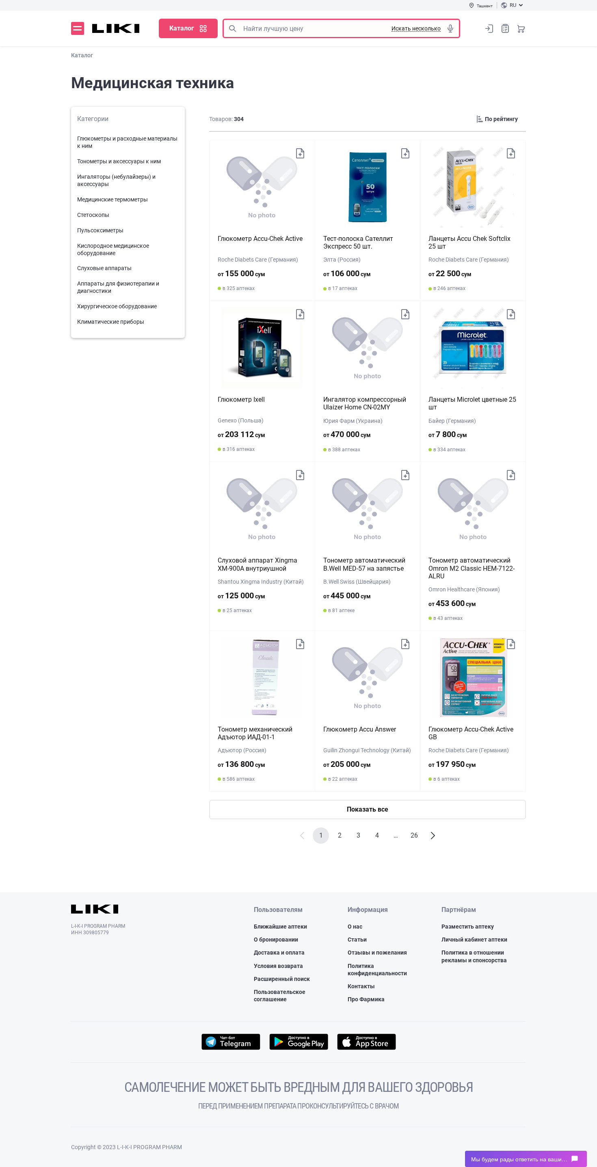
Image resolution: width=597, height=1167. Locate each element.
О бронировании (276, 939)
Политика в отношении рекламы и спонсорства (474, 956)
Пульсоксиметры (100, 230)
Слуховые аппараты (104, 268)
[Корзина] (521, 28)
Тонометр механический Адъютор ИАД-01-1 (255, 733)
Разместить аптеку (467, 926)
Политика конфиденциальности (377, 969)
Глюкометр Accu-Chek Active (260, 238)
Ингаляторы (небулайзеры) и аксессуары (116, 180)
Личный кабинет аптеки (474, 939)
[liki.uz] (116, 28)
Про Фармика (366, 999)
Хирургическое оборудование (117, 306)
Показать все (367, 809)
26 (414, 835)
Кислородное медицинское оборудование (113, 249)
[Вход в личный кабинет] (489, 28)
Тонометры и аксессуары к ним (119, 161)
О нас (355, 926)
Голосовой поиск (450, 28)
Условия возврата (278, 966)
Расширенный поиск (282, 979)
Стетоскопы (93, 215)
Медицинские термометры (112, 199)
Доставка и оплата (279, 952)
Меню (77, 28)
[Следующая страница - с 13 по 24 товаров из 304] (433, 835)
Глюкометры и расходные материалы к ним (127, 142)
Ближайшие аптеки (280, 926)
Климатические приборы (110, 321)
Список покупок (505, 28)
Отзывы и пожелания (377, 952)
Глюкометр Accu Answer (359, 729)
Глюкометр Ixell (241, 399)
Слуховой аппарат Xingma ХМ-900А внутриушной (257, 564)
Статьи (357, 939)
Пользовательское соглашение (279, 995)
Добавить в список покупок (300, 152)
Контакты (361, 986)
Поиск (232, 28)
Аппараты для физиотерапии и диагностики (118, 287)
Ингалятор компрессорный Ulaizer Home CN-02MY (364, 403)
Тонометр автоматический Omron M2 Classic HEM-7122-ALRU (471, 568)
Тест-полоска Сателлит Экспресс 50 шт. (358, 242)
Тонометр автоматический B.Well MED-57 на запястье (364, 564)
